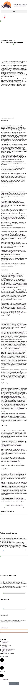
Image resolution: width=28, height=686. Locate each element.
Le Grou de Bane (16, 167)
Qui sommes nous (4, 679)
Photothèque (3, 664)
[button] (14, 11)
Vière (20, 473)
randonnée (18, 498)
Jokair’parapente (17, 161)
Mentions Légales (4, 656)
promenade (15, 473)
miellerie (8, 454)
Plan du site (2, 671)
